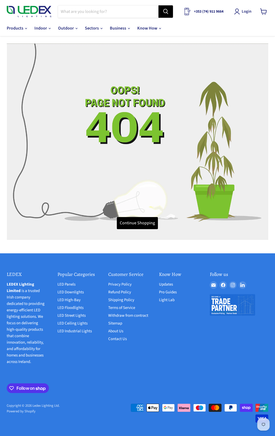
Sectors (92, 28)
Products (15, 28)
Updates (166, 284)
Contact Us (117, 339)
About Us (115, 331)
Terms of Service (121, 308)
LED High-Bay (69, 300)
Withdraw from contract (128, 315)
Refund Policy (119, 292)
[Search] (165, 11)
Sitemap (115, 323)
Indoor (41, 28)
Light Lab (167, 300)
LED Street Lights (71, 315)
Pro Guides (168, 292)
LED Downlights (70, 292)
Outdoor (66, 28)
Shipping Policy (121, 300)
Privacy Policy (120, 284)
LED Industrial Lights (74, 331)
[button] (244, 11)
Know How (147, 28)
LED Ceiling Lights (72, 323)
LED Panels (66, 284)
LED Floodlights (70, 308)
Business (118, 28)
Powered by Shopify (21, 411)
